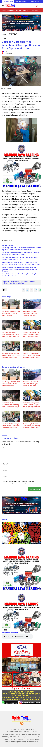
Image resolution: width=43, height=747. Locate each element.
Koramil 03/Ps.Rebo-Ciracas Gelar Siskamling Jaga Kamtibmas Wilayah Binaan (19, 258)
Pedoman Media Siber (14, 732)
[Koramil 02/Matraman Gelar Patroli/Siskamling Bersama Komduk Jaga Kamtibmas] (32, 346)
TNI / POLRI (5, 38)
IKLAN (35, 732)
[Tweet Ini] (27, 290)
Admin (7, 52)
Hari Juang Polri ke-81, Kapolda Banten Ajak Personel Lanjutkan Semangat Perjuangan (20, 253)
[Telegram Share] (35, 290)
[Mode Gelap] (37, 5)
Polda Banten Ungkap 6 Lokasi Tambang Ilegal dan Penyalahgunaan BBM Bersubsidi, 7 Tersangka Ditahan (21, 263)
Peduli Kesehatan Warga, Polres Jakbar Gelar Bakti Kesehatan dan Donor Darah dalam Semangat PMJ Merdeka (19, 269)
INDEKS (13, 729)
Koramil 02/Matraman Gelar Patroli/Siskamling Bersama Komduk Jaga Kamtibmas (21, 275)
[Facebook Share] (23, 290)
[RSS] (21, 723)
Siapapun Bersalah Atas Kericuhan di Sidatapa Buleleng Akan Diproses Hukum (19, 282)
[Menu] (3, 5)
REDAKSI (27, 732)
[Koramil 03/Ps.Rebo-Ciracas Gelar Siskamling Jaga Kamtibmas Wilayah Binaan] (11, 325)
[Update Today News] (11, 5)
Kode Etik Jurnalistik (25, 729)
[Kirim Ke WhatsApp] (39, 290)
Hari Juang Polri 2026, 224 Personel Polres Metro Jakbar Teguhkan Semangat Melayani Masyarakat (21, 249)
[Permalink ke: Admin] (3, 53)
